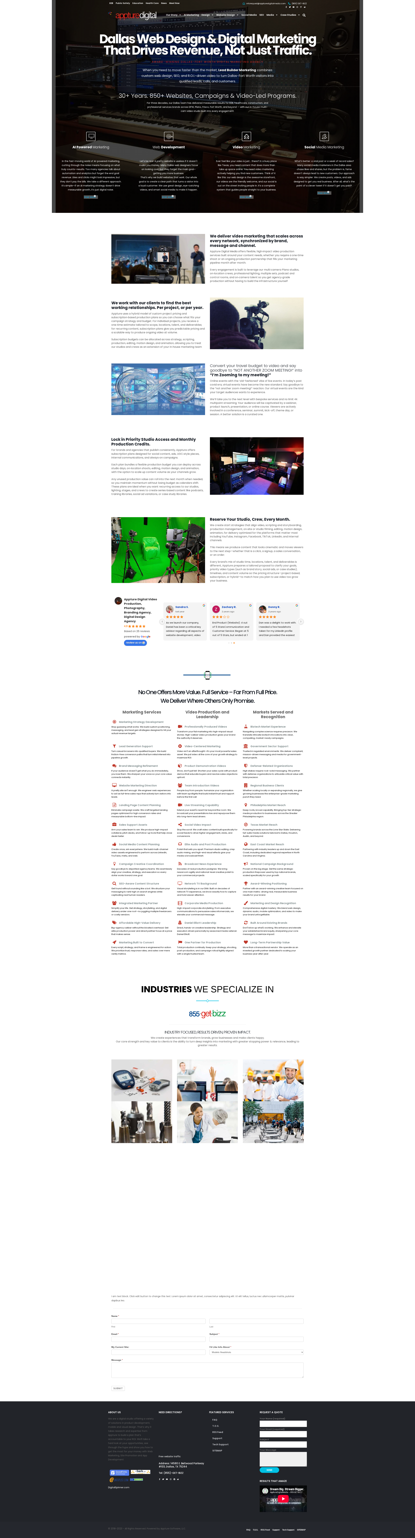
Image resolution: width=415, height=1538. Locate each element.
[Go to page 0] (229, 643)
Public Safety (123, 3)
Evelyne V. (228, 607)
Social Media (249, 15)
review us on (134, 642)
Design (206, 15)
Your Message (268, 1449)
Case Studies (288, 15)
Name (115, 1316)
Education (137, 3)
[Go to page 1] (231, 643)
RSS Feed (217, 1432)
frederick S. (183, 607)
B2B (111, 3)
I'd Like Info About (220, 1347)
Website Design (225, 15)
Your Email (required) (272, 1429)
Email (115, 1334)
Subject (214, 1334)
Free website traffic (170, 1456)
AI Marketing (191, 15)
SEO (261, 15)
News (164, 3)
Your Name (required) (272, 1418)
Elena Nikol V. (277, 607)
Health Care (152, 3)
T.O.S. (215, 1426)
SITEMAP (217, 1450)
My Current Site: (120, 1347)
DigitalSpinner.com (118, 1487)
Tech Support (220, 1444)
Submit (118, 1388)
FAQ (214, 1419)
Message (117, 1360)
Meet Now (174, 3)
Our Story (171, 15)
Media (270, 15)
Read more (90, 197)
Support (217, 1438)
